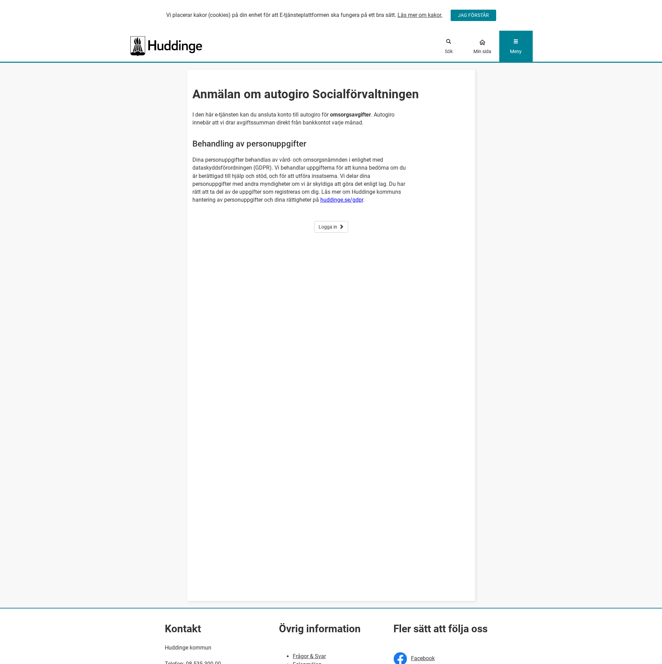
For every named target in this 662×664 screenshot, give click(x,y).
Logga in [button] (328, 227)
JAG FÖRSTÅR (473, 15)
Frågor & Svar (309, 656)
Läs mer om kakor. (420, 15)
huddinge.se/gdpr (341, 200)
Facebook (423, 658)
